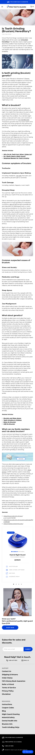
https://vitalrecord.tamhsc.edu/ (13, 524)
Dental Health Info (9, 721)
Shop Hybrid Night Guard (17, 554)
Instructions (7, 704)
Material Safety (8, 717)
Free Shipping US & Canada (13, 741)
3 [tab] (18, 584)
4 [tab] (21, 584)
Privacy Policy (8, 691)
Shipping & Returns (10, 675)
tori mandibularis (23, 120)
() (33, 6)
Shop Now (21, 458)
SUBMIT (28, 649)
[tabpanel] (17, 554)
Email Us (26, 660)
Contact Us (6, 671)
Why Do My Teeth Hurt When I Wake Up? (17, 154)
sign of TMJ (13, 204)
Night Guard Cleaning (11, 714)
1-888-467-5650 (13, 660)
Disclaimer (6, 694)
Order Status (7, 678)
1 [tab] (13, 584)
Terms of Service (9, 688)
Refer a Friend (8, 684)
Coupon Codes (8, 708)
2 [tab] (16, 584)
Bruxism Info (7, 724)
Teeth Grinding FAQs (10, 727)
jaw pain (19, 175)
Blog (4, 711)
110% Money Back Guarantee (19, 1)
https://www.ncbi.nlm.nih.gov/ (13, 516)
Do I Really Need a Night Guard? (14, 156)
